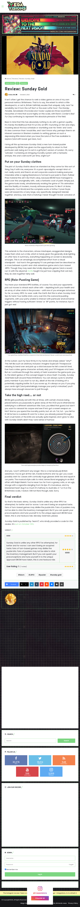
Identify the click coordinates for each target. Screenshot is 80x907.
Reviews (15, 79)
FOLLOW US (40, 898)
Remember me (12, 869)
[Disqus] (40, 638)
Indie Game (10, 83)
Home (8, 79)
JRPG (32, 575)
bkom (22, 575)
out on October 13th (24, 524)
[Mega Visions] (17, 6)
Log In (40, 874)
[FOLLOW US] (40, 889)
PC (17, 83)
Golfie (30, 271)
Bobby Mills (12, 95)
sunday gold (56, 575)
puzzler (43, 575)
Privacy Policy (73, 903)
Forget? (71, 864)
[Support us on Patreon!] (40, 24)
